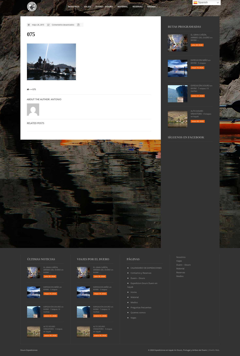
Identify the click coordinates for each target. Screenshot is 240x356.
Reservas (138, 6)
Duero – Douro (104, 6)
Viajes (87, 6)
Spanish (202, 2)
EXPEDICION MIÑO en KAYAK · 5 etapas (200, 61)
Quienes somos (138, 312)
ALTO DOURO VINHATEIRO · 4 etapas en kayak (201, 114)
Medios (151, 6)
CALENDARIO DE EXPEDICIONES (146, 267)
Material (123, 6)
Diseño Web (214, 350)
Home (134, 292)
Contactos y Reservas (141, 272)
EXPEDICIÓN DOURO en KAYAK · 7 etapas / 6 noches (201, 88)
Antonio (56, 99)
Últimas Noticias (41, 259)
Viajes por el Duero (93, 259)
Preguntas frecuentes (141, 307)
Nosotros (73, 6)
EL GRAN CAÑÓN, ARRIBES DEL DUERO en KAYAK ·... (201, 37)
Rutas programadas (184, 26)
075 (31, 34)
